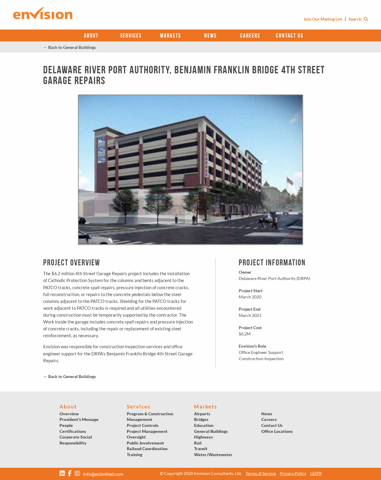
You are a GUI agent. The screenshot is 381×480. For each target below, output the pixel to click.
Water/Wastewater (213, 454)
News (210, 35)
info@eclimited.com (103, 474)
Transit (200, 448)
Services (131, 35)
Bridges (201, 419)
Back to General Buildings (69, 47)
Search (355, 18)
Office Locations (277, 431)
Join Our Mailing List (323, 18)
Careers (250, 35)
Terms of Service (261, 473)
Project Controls (142, 425)
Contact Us (289, 35)
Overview (69, 413)
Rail (198, 442)
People (66, 425)
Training (134, 454)
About (91, 35)
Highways (203, 436)
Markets (170, 35)
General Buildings (211, 431)
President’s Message (79, 419)
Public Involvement (145, 442)
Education (203, 425)
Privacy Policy (293, 473)
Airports (202, 413)
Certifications (73, 431)
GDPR (316, 473)
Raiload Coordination (147, 448)
